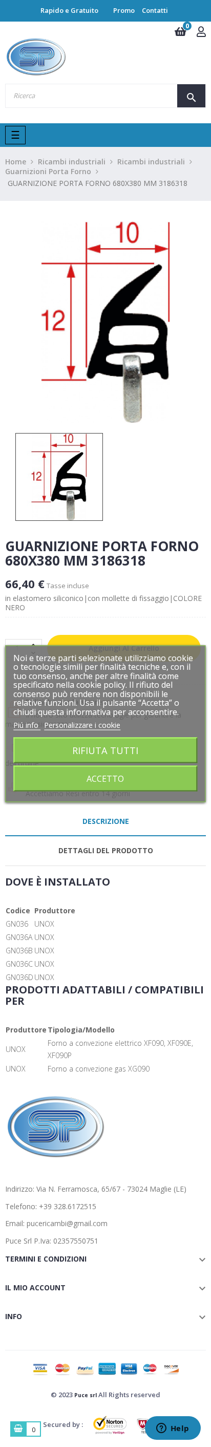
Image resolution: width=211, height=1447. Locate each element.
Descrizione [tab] (105, 821)
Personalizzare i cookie (82, 725)
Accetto (105, 778)
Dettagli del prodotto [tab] (105, 850)
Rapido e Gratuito (69, 10)
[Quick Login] (201, 32)
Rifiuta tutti (105, 749)
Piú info (26, 725)
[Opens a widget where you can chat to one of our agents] (172, 1429)
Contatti (155, 10)
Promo (124, 10)
